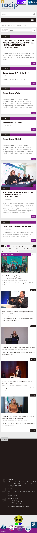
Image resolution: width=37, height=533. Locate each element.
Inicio (4, 25)
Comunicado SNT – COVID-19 (16, 73)
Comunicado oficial (11, 93)
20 (31, 249)
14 (10, 249)
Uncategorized (8, 49)
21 (2, 251)
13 (6, 249)
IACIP (6, 36)
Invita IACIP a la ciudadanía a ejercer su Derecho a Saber (18, 347)
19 (28, 249)
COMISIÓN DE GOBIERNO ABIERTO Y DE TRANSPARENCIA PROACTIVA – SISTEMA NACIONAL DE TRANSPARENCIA (18, 43)
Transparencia (8, 199)
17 (20, 249)
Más (33, 63)
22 (6, 251)
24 (13, 251)
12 (2, 249)
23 (10, 251)
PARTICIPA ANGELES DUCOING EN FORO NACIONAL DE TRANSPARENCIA (18, 194)
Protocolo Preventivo (12, 122)
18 (24, 249)
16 (17, 249)
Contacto (4, 439)
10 (28, 246)
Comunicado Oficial (12, 139)
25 (17, 251)
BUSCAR (5, 30)
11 (32, 246)
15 (13, 249)
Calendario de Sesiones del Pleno (18, 226)
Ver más (32, 290)
